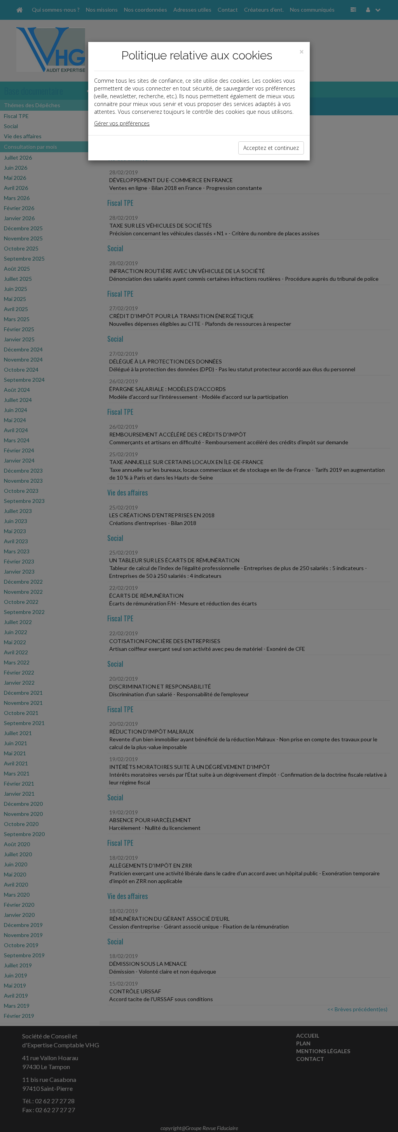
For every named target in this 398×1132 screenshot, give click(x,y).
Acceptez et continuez (271, 147)
